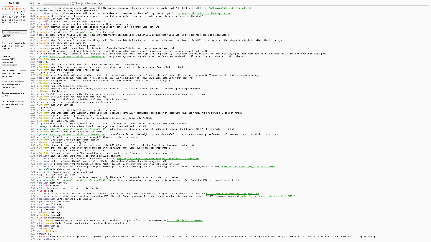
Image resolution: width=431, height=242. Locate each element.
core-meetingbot (9, 65)
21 (10, 20)
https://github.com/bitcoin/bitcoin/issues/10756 (77, 56)
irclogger (6, 107)
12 (3, 17)
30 (17, 23)
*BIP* (12, 59)
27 (6, 23)
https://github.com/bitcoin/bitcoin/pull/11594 (226, 8)
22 (13, 20)
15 (13, 17)
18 (24, 17)
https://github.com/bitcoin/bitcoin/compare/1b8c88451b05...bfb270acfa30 (158, 158)
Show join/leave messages (89, 3)
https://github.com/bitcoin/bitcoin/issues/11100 (77, 134)
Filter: (38, 3)
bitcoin (5, 59)
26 (3, 23)
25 (24, 20)
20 (6, 20)
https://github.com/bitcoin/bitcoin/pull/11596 (232, 193)
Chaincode (9, 104)
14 (10, 17)
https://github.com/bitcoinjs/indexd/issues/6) (88, 32)
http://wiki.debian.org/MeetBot (185, 220)
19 (3, 20)
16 (17, 17)
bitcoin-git (7, 62)
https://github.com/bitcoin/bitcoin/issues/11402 (77, 129)
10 (20, 14)
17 (20, 17)
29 (13, 23)
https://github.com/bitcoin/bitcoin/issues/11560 (77, 180)
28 (10, 23)
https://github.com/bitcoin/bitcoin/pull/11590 (248, 167)
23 (17, 20)
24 (20, 20)
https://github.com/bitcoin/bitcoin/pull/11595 (204, 13)
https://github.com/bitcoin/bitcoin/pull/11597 (268, 196)
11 (24, 14)
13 (6, 17)
